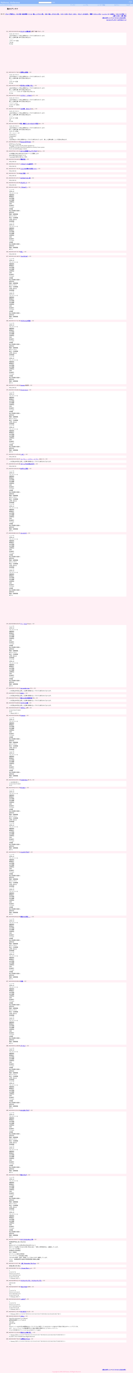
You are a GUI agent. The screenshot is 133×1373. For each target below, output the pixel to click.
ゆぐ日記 (23, 173)
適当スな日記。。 (25, 916)
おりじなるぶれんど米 (26, 1239)
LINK (66, 14)
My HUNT (23, 1311)
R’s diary (23, 787)
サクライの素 (24, 703)
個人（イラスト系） (38, 14)
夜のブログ (23, 1175)
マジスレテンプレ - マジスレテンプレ (31, 1280)
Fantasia (22, 715)
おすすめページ (122, 20)
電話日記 (23, 159)
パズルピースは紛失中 (26, 164)
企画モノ (112, 14)
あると (22, 693)
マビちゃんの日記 (25, 321)
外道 (21, 981)
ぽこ (21, 251)
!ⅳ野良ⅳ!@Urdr (25, 1339)
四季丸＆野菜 (24, 72)
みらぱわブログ (24, 1110)
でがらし (23, 708)
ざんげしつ (23, 182)
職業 (91, 14)
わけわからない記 (25, 178)
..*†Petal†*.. (23, 187)
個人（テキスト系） (54, 14)
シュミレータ (105, 14)
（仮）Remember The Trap (28, 1263)
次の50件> (123, 18)
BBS (46, 14)
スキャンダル (97, 14)
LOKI (118, 16)
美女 (125, 16)
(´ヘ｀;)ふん (23, 623)
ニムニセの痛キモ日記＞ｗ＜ (28, 168)
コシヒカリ (23, 533)
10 (117, 18)
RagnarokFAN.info (25, 142)
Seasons (22, 385)
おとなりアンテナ (112, 20)
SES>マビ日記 (120, 14)
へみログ (23, 1299)
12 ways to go (24, 390)
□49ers (22, 1316)
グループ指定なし (10, 14)
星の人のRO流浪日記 (26, 698)
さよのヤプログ (24, 852)
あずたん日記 (24, 468)
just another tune (25, 688)
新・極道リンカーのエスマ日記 (29, 123)
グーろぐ (23, 1046)
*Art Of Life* (24, 256)
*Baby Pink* (24, 1286)
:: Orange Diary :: (25, 1268)
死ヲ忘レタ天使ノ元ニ (26, 85)
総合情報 (24, 14)
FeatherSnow (24, 780)
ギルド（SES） (73, 14)
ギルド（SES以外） (83, 14)
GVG (62, 14)
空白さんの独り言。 (26, 1332)
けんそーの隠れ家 (25, 31)
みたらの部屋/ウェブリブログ (28, 151)
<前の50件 (105, 18)
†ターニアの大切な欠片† (27, 464)
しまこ (22, 454)
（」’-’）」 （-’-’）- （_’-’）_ (29, 459)
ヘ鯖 (121, 16)
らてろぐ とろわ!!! (26, 95)
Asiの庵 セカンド (25, 109)
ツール (30, 14)
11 (119, 18)
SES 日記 (18, 14)
